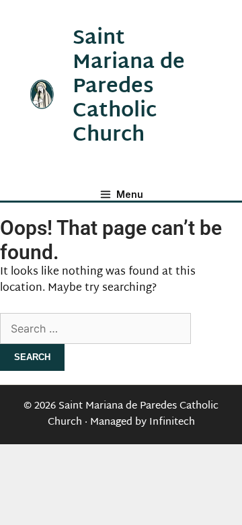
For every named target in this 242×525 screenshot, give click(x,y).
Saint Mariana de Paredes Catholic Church (129, 87)
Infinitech (172, 422)
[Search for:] (95, 330)
